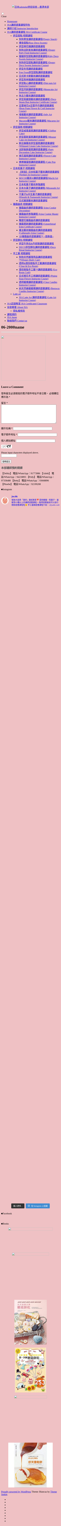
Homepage (12, 21)
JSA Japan (12, 317)
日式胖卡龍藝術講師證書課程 (34, 76)
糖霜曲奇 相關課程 (23, 204)
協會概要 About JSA (17, 307)
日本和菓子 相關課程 (24, 168)
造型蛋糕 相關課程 (23, 127)
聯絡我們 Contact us (17, 320)
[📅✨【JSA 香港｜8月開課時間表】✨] (30, 976)
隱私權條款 (19, 311)
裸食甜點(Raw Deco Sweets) (33, 43)
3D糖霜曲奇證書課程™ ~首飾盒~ (36, 236)
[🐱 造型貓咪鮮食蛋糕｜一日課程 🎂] (30, 803)
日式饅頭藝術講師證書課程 (33, 200)
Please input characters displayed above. (20, 452)
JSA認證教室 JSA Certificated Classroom (27, 303)
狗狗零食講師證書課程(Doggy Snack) (38, 39)
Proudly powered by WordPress (16, 1491)
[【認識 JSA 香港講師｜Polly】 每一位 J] (30, 665)
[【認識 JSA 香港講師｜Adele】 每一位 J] (30, 872)
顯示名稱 (6, 428)
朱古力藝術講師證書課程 (32, 95)
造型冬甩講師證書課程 (31, 69)
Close (4, 16)
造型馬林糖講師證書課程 (32, 79)
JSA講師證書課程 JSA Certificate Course (27, 32)
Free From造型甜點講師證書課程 (35, 72)
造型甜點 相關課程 (23, 35)
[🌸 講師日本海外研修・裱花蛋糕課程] (30, 630)
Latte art (17, 294)
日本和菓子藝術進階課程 (32, 184)
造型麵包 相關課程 (23, 240)
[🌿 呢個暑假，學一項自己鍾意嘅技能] (30, 1045)
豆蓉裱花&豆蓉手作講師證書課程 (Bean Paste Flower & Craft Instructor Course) (36, 108)
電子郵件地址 (9, 434)
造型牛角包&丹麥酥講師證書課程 (36, 243)
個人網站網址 (8, 440)
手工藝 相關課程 (21, 253)
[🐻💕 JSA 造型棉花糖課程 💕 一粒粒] (30, 838)
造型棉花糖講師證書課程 (32, 46)
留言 (4, 403)
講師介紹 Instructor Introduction (22, 28)
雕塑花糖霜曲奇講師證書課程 (34, 220)
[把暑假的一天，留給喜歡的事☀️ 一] (30, 595)
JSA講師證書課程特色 (18, 25)
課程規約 (12, 314)
